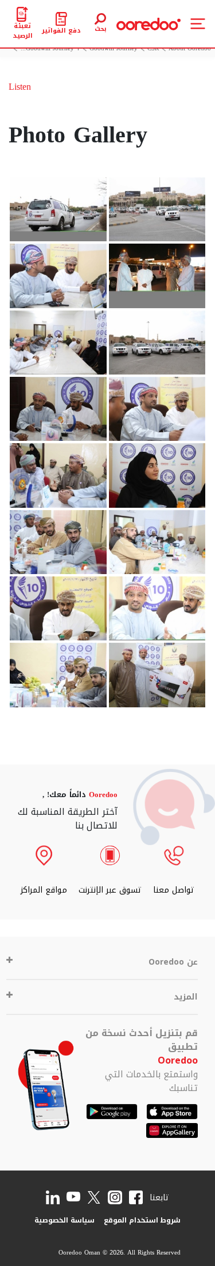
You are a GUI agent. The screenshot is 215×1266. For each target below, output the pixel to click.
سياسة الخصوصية (64, 1220)
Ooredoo (178, 1060)
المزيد (186, 997)
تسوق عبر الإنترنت (110, 890)
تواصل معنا (173, 890)
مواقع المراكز (44, 890)
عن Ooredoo (173, 962)
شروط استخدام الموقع (142, 1220)
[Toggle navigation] (197, 23)
